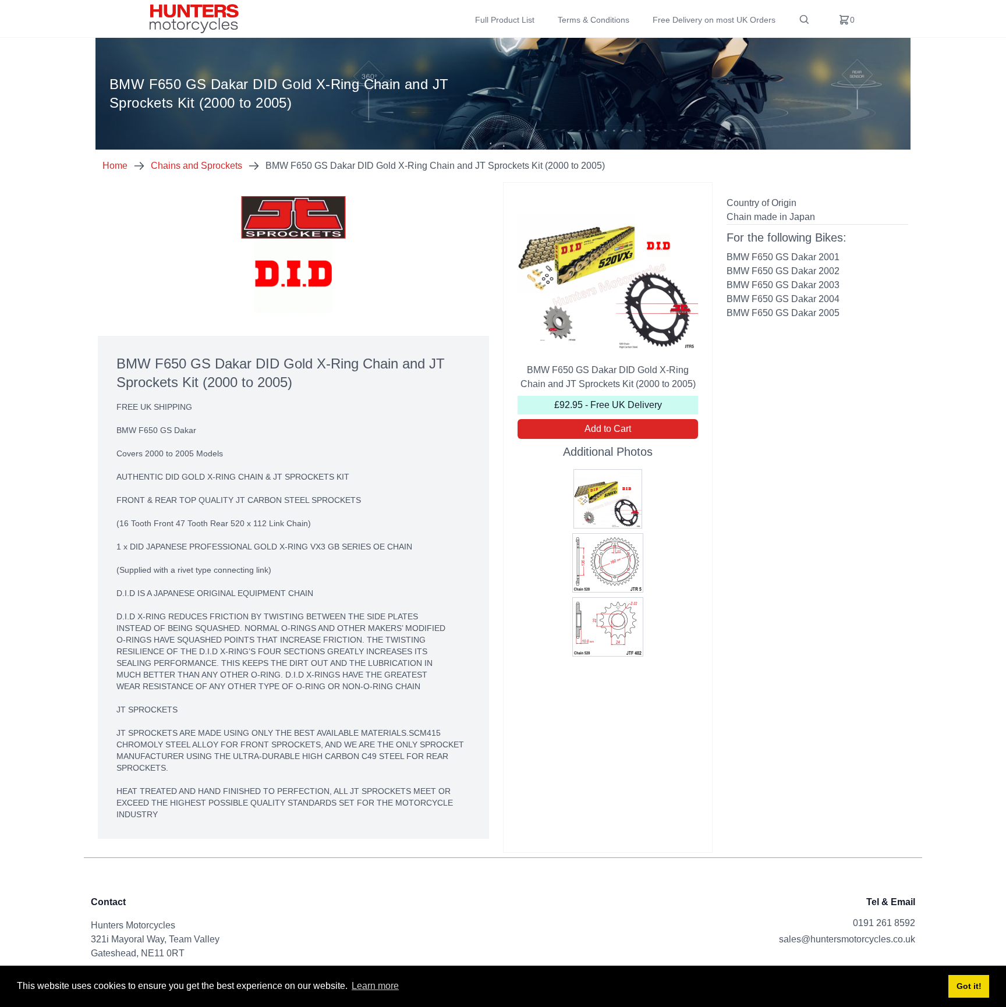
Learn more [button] (375, 986)
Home (114, 166)
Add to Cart (608, 429)
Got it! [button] (969, 986)
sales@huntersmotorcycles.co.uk (847, 939)
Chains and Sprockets (196, 166)
